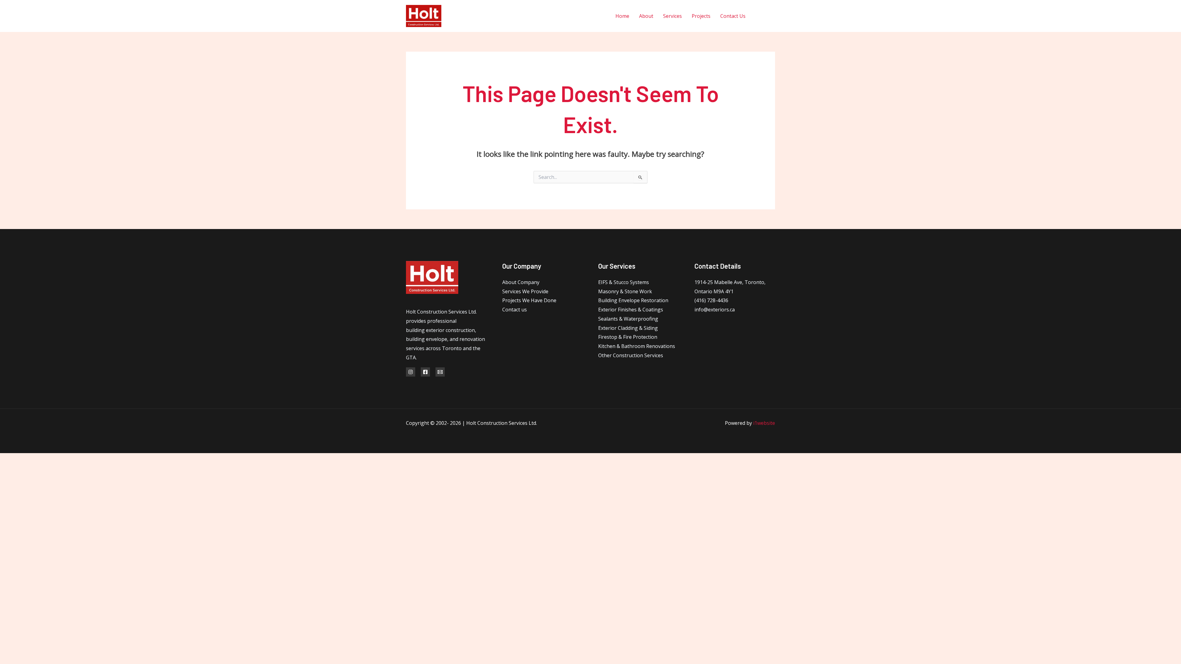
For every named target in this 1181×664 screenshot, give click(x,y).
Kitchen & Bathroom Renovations (636, 346)
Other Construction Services (630, 355)
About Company (520, 282)
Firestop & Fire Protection (627, 337)
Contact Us (733, 16)
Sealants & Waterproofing (628, 318)
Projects (701, 16)
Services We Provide (525, 291)
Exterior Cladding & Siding (628, 328)
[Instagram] (772, 16)
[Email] (440, 372)
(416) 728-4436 (711, 300)
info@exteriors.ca (714, 309)
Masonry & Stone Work (625, 291)
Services (672, 16)
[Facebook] (759, 16)
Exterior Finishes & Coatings (630, 309)
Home (622, 16)
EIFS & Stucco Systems (623, 282)
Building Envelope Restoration (633, 300)
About (646, 16)
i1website (764, 423)
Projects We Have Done (529, 300)
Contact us (514, 309)
